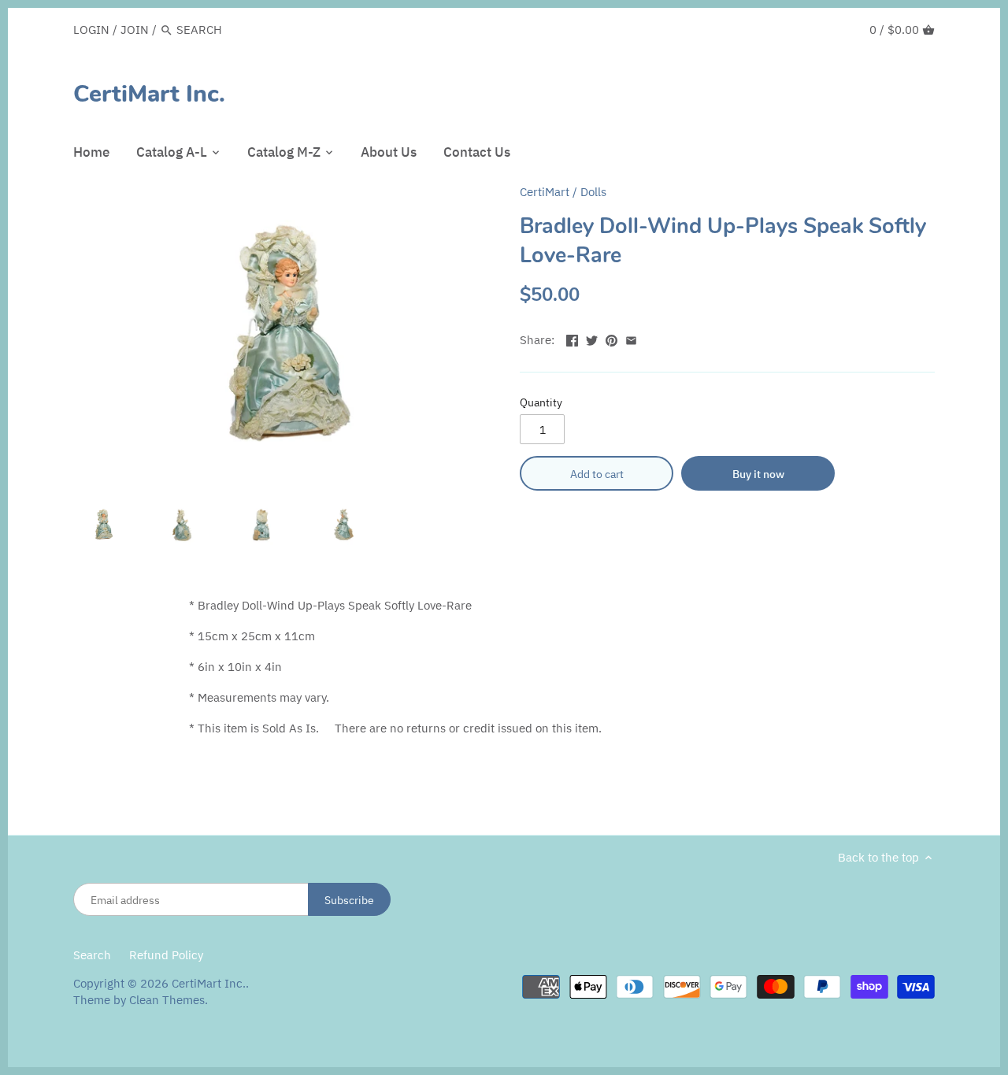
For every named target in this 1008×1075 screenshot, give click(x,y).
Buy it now (758, 473)
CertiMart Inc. (149, 94)
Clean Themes (167, 999)
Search (92, 954)
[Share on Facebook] (572, 338)
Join (134, 29)
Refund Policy (166, 954)
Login (91, 29)
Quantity (541, 402)
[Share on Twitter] (592, 338)
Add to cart (597, 473)
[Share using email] (631, 338)
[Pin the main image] (611, 338)
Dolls (593, 191)
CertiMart (544, 191)
